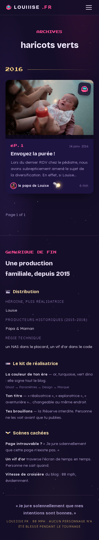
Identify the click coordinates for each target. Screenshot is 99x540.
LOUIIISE (33, 7)
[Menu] (89, 7)
